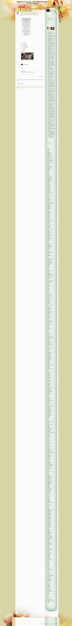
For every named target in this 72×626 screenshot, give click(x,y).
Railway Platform (50, 475)
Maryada (49, 394)
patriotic (48, 448)
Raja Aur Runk (49, 477)
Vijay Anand (49, 586)
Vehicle (48, 584)
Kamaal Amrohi (49, 359)
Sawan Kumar (49, 523)
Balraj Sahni (49, 206)
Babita (48, 197)
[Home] (36, 3)
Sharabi (48, 540)
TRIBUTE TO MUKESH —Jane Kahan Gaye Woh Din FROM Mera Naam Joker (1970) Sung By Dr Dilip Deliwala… (29, 86)
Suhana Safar (49, 553)
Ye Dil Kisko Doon (50, 599)
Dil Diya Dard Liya (50, 260)
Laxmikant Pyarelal (50, 377)
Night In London (49, 436)
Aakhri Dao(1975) (50, 153)
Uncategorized (31, 74)
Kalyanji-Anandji (49, 358)
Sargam (48, 519)
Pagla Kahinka (49, 442)
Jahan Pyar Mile (49, 339)
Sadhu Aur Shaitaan (50, 509)
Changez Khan (49, 227)
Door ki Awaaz (49, 270)
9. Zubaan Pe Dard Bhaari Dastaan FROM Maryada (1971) (51, 118)
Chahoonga (49, 225)
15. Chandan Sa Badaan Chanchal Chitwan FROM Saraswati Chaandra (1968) (51, 99)
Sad (48, 507)
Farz (48, 283)
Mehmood (49, 401)
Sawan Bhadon (49, 521)
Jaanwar (49, 334)
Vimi (48, 588)
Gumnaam (49, 302)
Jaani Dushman (49, 333)
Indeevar (49, 325)
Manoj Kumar (49, 393)
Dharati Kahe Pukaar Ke (50, 252)
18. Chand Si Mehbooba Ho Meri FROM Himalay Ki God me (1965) (51, 91)
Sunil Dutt (49, 557)
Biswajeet (49, 217)
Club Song (49, 240)
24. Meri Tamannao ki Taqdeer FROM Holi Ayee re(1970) (51, 78)
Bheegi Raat (49, 214)
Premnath (49, 459)
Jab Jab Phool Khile (50, 336)
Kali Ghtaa (49, 357)
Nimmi (48, 437)
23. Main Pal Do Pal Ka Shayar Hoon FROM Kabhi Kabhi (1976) (51, 80)
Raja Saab (49, 479)
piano (48, 453)
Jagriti (48, 338)
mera (48, 403)
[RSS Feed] (44, 8)
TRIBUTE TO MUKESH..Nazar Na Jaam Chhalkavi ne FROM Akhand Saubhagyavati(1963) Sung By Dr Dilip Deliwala (30, 88)
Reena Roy (49, 496)
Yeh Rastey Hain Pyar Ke (51, 600)
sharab (48, 539)
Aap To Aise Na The (50, 161)
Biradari (48, 216)
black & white (49, 218)
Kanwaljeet (49, 360)
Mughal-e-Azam (49, 414)
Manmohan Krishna (50, 391)
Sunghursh (49, 556)
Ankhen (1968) (49, 185)
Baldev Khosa (49, 205)
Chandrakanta (49, 226)
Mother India (49, 413)
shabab (48, 529)
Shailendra (49, 531)
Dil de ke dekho (49, 259)
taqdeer (48, 564)
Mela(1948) (49, 402)
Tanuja (48, 562)
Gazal (48, 291)
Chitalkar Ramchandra (50, 238)
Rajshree (49, 487)
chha (48, 230)
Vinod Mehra (49, 589)
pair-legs (49, 443)
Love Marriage (49, 381)
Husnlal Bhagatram (50, 324)
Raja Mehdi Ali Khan (50, 478)
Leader (48, 378)
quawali (48, 469)
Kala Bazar (49, 355)
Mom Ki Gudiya (49, 412)
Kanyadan (49, 361)
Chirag (48, 237)
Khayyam (49, 366)
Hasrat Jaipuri (49, 312)
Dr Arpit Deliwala (49, 273)
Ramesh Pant (49, 490)
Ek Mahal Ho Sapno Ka (50, 280)
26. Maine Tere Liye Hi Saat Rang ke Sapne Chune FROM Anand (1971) (51, 72)
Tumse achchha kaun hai (51, 575)
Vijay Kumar (49, 587)
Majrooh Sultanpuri (50, 388)
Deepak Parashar (50, 246)
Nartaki (48, 425)
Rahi (48, 474)
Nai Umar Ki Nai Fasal (50, 421)
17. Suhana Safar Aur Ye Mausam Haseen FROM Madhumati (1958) (51, 94)
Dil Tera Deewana (50, 263)
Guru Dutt (49, 303)
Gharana (49, 295)
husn (48, 323)
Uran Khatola (49, 578)
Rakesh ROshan (50, 488)
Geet (48, 293)
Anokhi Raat (49, 186)
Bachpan (49, 198)
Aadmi (48, 149)
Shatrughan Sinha (50, 544)
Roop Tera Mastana (50, 502)
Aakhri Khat (49, 154)
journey (48, 348)
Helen (48, 315)
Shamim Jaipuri (49, 535)
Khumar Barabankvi (50, 368)
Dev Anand (49, 248)
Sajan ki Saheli (49, 513)
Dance (48, 242)
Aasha (48, 164)
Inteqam (49, 327)
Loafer (48, 379)
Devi (48, 250)
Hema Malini (49, 316)
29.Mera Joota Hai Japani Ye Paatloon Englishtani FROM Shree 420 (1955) (51, 62)
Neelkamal (49, 431)
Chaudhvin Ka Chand (50, 229)
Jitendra (49, 345)
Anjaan (48, 183)
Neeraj (48, 433)
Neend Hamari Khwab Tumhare (51, 432)
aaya (48, 165)
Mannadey (49, 392)
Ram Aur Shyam (49, 489)
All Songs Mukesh (23, 9)
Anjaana (49, 184)
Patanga (49, 447)
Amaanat (49, 174)
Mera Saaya (49, 404)
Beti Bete (49, 209)
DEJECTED (49, 247)
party (48, 445)
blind (48, 219)
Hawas (48, 313)
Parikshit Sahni (49, 444)
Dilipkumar (49, 264)
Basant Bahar (49, 208)
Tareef (48, 565)
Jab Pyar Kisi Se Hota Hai (51, 337)
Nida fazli (49, 435)
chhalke (48, 231)
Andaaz (48, 181)
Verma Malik (49, 585)
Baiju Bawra (49, 204)
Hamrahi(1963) (49, 307)
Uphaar (48, 577)
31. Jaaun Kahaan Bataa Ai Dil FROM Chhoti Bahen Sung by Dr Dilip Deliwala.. (51, 56)
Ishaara (48, 329)
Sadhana (49, 508)
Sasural (48, 520)
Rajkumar (49, 485)
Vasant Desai (49, 583)
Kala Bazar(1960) (50, 356)
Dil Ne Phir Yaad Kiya (50, 262)
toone (48, 573)
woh (48, 594)
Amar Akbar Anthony (50, 176)
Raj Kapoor (49, 476)
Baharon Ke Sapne (50, 203)
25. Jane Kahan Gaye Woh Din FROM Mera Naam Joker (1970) (51, 75)
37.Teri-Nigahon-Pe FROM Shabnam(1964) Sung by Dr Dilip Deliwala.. (51, 36)
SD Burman (49, 524)
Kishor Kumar (49, 371)
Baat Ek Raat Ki (49, 196)
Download (22, 68)
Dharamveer (49, 251)
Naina (48, 422)
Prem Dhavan (49, 458)
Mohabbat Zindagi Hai (50, 410)
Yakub (48, 597)
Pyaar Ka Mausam (50, 464)
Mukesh (29, 74)
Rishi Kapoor (49, 500)
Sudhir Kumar (49, 552)
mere (48, 405)
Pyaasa (48, 467)
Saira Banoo (49, 511)
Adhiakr (48, 171)
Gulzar (48, 301)
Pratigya (49, 457)
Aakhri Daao (49, 152)
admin (21, 15)
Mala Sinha (49, 389)
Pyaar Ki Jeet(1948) (50, 465)
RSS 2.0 (31, 79)
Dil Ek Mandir (49, 261)
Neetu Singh (49, 434)
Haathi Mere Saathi (50, 305)
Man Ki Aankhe (49, 390)
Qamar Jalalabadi (50, 468)
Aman (48, 175)
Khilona (48, 367)
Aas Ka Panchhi (49, 163)
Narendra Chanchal (50, 424)
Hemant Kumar (49, 317)
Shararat (49, 541)
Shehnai (49, 545)
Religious (49, 499)
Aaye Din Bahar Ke (50, 166)
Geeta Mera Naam (50, 294)
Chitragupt (49, 239)
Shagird (48, 530)
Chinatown (49, 236)
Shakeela (49, 534)
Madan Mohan (49, 383)
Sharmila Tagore (49, 542)
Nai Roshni (49, 420)
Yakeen (48, 596)
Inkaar (48, 326)
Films (48, 284)
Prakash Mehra (49, 456)
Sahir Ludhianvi (49, 510)
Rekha (48, 498)
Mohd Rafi (49, 411)
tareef (48, 566)
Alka (48, 173)
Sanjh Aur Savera (50, 518)
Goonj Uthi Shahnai (50, 296)
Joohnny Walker (49, 347)
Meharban (49, 399)
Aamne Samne (49, 155)
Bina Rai (49, 215)
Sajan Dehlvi (49, 512)
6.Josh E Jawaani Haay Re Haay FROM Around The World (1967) (51, 126)
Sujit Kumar (49, 554)
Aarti (48, 162)
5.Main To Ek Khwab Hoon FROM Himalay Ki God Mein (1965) (51, 129)
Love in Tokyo (49, 380)
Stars (48, 551)
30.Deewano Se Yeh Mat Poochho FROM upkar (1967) (51, 59)
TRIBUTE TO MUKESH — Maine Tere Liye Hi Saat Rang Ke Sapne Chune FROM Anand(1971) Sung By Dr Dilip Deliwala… (31, 13)
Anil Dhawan (49, 182)
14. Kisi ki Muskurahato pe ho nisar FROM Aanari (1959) (51, 101)
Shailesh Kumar (49, 532)
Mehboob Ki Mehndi (50, 400)
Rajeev (48, 480)
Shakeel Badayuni (50, 533)
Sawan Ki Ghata (49, 522)
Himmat (48, 318)
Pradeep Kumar (49, 455)
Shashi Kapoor (49, 543)
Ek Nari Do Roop (50, 281)
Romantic (49, 501)
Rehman (49, 497)
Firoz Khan (49, 285)
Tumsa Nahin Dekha (50, 574)
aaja (48, 151)
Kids (48, 369)
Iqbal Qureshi (49, 328)
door (48, 269)
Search (48, 12)
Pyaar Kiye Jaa (49, 466)
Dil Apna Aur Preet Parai (50, 258)
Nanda (48, 423)
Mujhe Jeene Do (49, 415)
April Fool (49, 187)
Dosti (48, 272)
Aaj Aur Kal (49, 150)
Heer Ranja (49, 314)
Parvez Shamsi (49, 446)
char (48, 228)
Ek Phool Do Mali (50, 282)
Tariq (48, 567)
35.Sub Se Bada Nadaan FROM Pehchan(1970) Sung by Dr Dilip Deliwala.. (51, 43)
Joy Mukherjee (49, 349)
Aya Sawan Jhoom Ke (50, 192)
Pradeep (49, 454)
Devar (48, 249)
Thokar (48, 572)
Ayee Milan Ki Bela (50, 194)
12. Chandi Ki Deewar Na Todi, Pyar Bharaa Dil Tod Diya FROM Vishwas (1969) (51, 108)
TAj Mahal (49, 561)
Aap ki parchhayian (50, 160)
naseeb (48, 426)
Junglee (48, 350)
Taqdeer (49, 563)
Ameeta (48, 177)
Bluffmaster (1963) (50, 220)
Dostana (49, 271)
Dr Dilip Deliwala (26, 74)
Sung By (49, 555)
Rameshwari (49, 491)
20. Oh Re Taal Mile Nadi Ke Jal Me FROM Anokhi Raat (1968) (51, 87)
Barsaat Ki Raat (49, 207)
